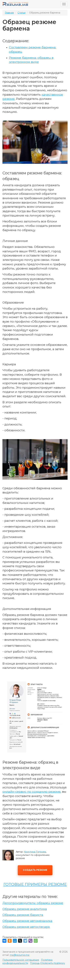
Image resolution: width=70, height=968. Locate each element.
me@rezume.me (19, 955)
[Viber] (30, 941)
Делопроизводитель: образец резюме (32, 903)
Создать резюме (35, 869)
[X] (20, 941)
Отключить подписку (52, 963)
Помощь (35, 963)
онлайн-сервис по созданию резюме (31, 791)
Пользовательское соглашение (20, 959)
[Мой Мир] (15, 941)
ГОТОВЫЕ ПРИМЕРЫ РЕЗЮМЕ (35, 884)
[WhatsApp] (36, 941)
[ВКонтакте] (4, 941)
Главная (9, 12)
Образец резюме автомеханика (27, 921)
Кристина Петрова (35, 851)
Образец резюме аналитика (24, 909)
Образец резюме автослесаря (26, 927)
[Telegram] (25, 941)
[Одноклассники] (10, 941)
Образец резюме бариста (22, 915)
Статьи (21, 12)
